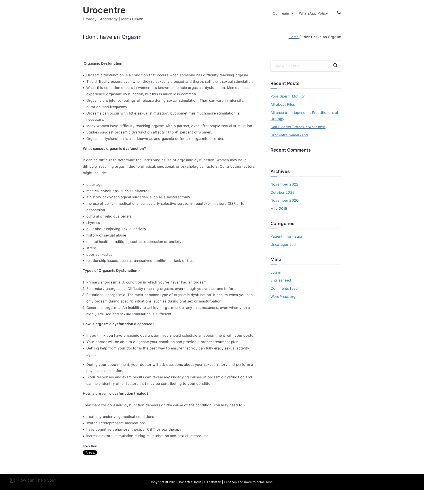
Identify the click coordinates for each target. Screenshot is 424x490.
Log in (276, 272)
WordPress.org (283, 296)
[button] (291, 13)
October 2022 (283, 192)
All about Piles (283, 104)
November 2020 (284, 200)
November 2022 (284, 184)
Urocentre (104, 10)
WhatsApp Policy (313, 13)
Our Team (281, 13)
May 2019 (279, 208)
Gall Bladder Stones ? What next (298, 127)
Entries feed (281, 280)
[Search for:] (306, 65)
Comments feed (284, 288)
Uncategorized (283, 244)
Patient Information (287, 236)
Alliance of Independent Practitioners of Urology (304, 115)
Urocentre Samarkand (289, 135)
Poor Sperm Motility (288, 96)
